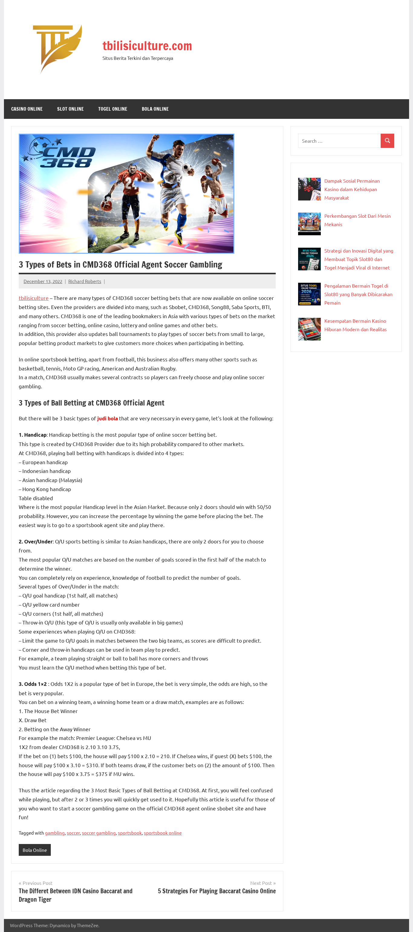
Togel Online (112, 109)
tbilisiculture (34, 298)
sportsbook (130, 833)
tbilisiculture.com (147, 45)
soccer (73, 833)
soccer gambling (99, 833)
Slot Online (70, 109)
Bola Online (155, 109)
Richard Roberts (84, 281)
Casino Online (27, 109)
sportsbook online (163, 833)
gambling (55, 833)
